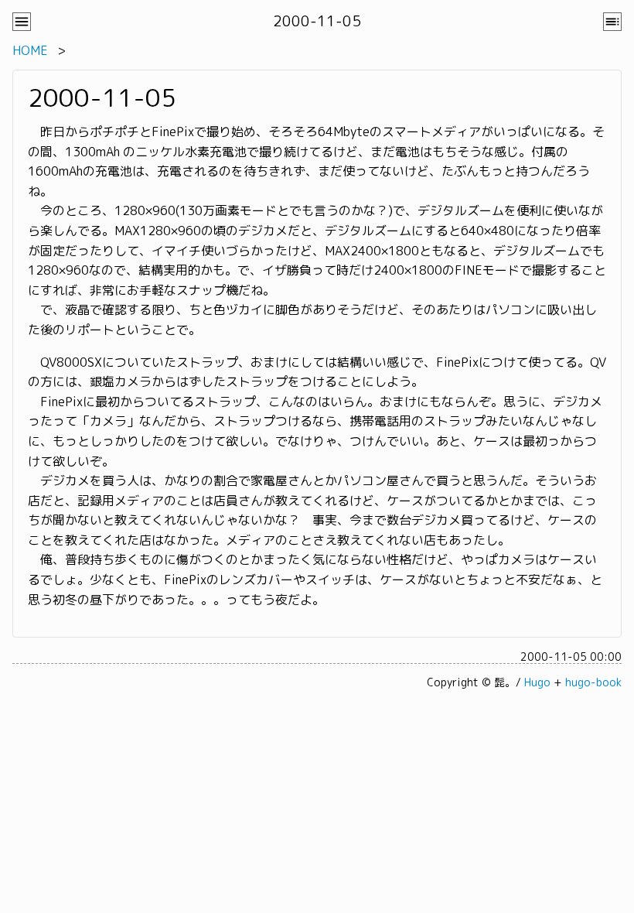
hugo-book (593, 682)
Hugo (537, 682)
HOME (30, 50)
